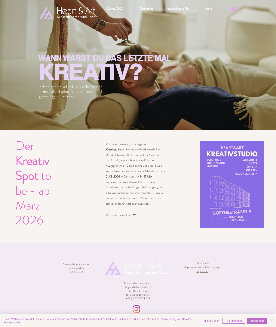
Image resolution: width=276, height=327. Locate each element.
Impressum (202, 271)
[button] (233, 8)
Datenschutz (202, 263)
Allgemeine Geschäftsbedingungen (202, 267)
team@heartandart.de (138, 295)
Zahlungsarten (76, 268)
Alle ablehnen (234, 320)
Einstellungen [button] (211, 320)
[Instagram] (136, 309)
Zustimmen (257, 320)
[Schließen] (271, 320)
